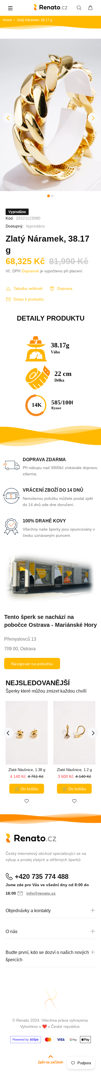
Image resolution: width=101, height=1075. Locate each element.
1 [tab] (48, 195)
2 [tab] (52, 195)
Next (93, 118)
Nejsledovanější (38, 683)
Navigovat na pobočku (32, 664)
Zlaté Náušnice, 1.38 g (26, 770)
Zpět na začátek (50, 1062)
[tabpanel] (50, 115)
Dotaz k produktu (28, 299)
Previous (8, 118)
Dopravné (30, 271)
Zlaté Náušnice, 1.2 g (74, 770)
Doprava (64, 288)
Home (7, 20)
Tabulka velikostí (28, 288)
